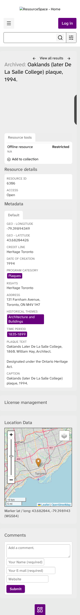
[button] (38, 462)
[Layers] (64, 436)
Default (13, 215)
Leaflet (45, 504)
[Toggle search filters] (71, 37)
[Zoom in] (11, 434)
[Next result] (69, 59)
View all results (52, 58)
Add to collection (24, 159)
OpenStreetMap (61, 504)
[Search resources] (60, 38)
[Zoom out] (11, 479)
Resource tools (20, 137)
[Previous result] (34, 59)
